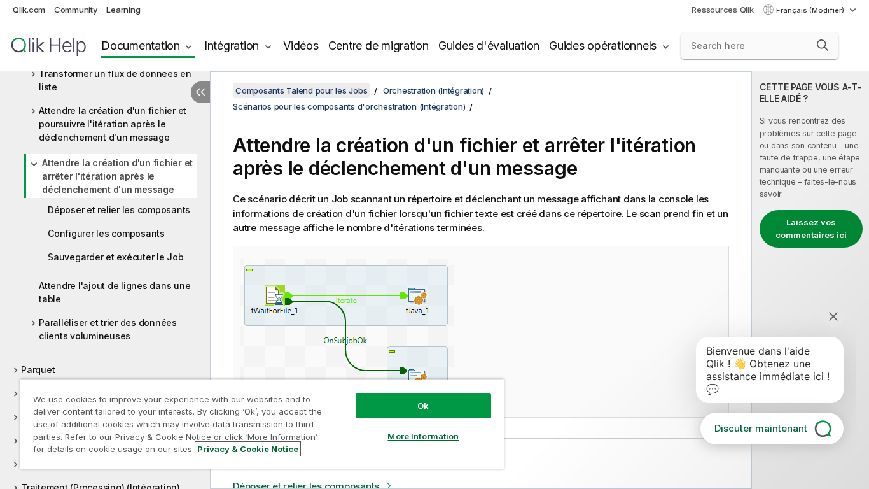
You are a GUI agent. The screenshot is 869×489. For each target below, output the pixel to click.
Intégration (231, 45)
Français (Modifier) (811, 10)
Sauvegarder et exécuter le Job (116, 257)
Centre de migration (378, 45)
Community (76, 9)
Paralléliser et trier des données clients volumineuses (108, 329)
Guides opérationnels (603, 45)
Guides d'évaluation (488, 45)
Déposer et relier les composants (119, 209)
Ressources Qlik (722, 9)
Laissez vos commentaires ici (811, 228)
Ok (423, 405)
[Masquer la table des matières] (200, 92)
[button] (822, 45)
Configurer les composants (106, 233)
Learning (123, 9)
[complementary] (810, 280)
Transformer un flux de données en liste (115, 80)
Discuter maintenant (760, 428)
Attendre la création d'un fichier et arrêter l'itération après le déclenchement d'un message (117, 176)
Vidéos (301, 45)
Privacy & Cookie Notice (247, 449)
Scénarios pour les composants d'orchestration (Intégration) (349, 106)
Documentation (140, 45)
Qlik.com (29, 9)
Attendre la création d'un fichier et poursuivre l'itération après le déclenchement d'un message (112, 124)
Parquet (38, 369)
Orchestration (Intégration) (433, 90)
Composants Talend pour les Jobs (301, 90)
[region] (262, 424)
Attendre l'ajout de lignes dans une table (114, 292)
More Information (423, 436)
